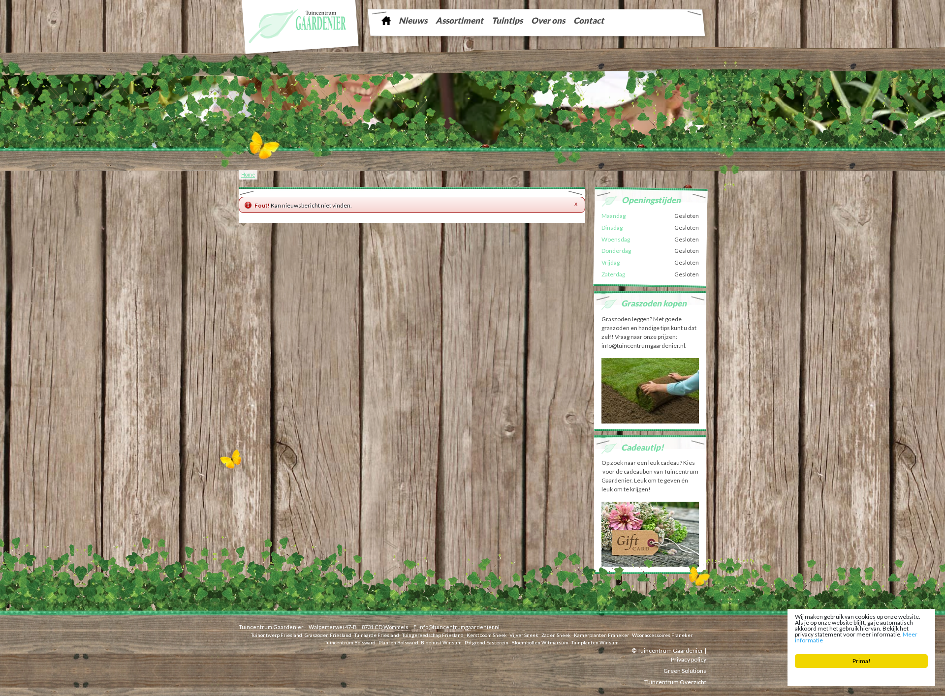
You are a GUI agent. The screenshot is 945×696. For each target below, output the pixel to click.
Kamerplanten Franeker (601, 634)
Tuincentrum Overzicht (675, 681)
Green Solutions (684, 670)
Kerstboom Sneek (487, 634)
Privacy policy (688, 659)
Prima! (861, 661)
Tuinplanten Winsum (595, 642)
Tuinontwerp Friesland (276, 634)
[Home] (386, 20)
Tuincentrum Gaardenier (271, 627)
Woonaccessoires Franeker (662, 634)
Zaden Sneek (556, 634)
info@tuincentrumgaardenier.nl (459, 627)
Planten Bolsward (398, 642)
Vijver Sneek (523, 634)
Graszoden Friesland (328, 634)
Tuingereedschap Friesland (433, 634)
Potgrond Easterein (486, 642)
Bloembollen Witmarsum (539, 642)
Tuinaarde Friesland (376, 634)
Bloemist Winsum (441, 642)
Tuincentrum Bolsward (350, 642)
